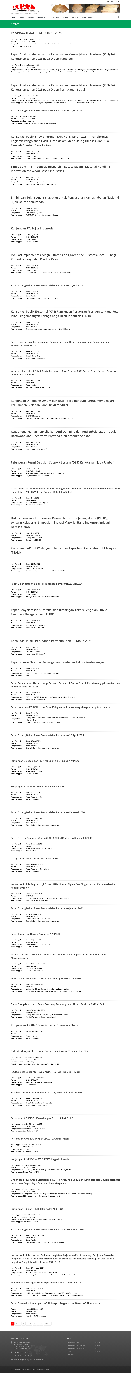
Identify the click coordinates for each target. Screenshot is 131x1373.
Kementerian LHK (73, 1342)
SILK (69, 1351)
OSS (97, 1348)
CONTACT (75, 17)
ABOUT (21, 17)
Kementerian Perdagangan (76, 1345)
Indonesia (110, 1)
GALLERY (65, 17)
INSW (98, 1342)
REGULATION (41, 17)
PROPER (98, 1351)
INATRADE (71, 1354)
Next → (47, 1324)
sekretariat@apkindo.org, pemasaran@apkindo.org (29, 1359)
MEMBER (31, 17)
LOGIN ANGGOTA (87, 17)
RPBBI (98, 1345)
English (117, 1)
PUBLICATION (54, 17)
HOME (14, 17)
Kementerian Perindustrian (76, 1348)
